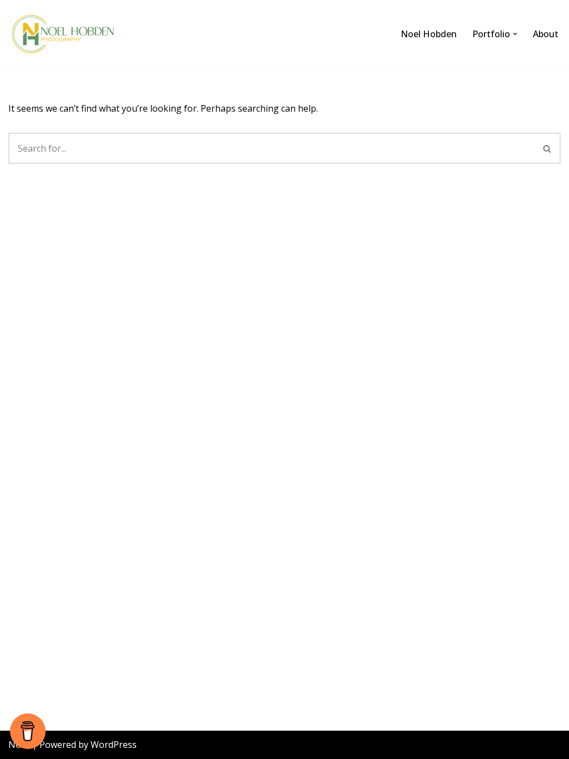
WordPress (114, 744)
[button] (515, 34)
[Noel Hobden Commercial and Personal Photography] (66, 34)
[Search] (548, 148)
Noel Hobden (429, 34)
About (545, 34)
